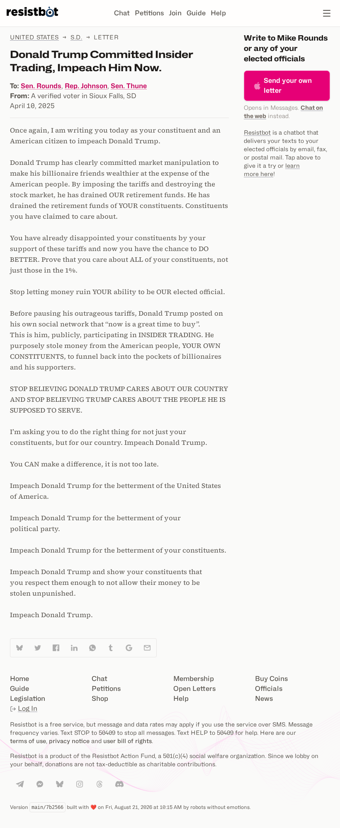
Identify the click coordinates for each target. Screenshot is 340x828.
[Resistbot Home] (32, 20)
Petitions (149, 13)
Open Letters (194, 689)
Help (218, 13)
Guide (196, 13)
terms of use (28, 740)
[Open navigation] (327, 13)
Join (175, 13)
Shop (100, 698)
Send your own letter (288, 85)
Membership (193, 679)
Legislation (27, 698)
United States (34, 37)
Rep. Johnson (86, 86)
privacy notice (69, 740)
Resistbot (257, 132)
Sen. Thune (129, 86)
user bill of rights (127, 740)
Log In (27, 708)
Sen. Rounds (41, 86)
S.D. (76, 37)
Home (19, 679)
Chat (122, 13)
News (264, 698)
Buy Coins (271, 679)
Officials (268, 689)
